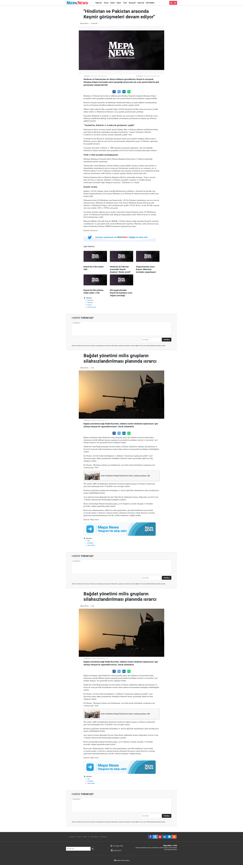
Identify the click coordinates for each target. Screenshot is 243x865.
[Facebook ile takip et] (150, 837)
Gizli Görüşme (91, 307)
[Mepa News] (77, 3)
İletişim (85, 837)
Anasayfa (71, 837)
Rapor (119, 3)
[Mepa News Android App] (116, 845)
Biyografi (132, 3)
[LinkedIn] (123, 91)
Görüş (106, 3)
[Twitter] (119, 91)
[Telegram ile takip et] (169, 837)
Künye (78, 837)
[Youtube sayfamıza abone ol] (160, 837)
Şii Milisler (90, 543)
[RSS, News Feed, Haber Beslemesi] (174, 837)
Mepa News (84, 23)
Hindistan (90, 300)
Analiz (112, 3)
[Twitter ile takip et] (155, 837)
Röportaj (141, 3)
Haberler (98, 3)
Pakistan (94, 23)
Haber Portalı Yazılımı (123, 860)
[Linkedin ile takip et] (164, 837)
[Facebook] (114, 91)
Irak (92, 368)
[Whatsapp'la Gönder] (128, 91)
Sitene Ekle (103, 837)
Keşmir (89, 305)
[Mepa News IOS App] (116, 850)
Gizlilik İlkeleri (94, 837)
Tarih (125, 3)
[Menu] (175, 3)
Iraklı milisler (91, 545)
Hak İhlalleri (150, 3)
